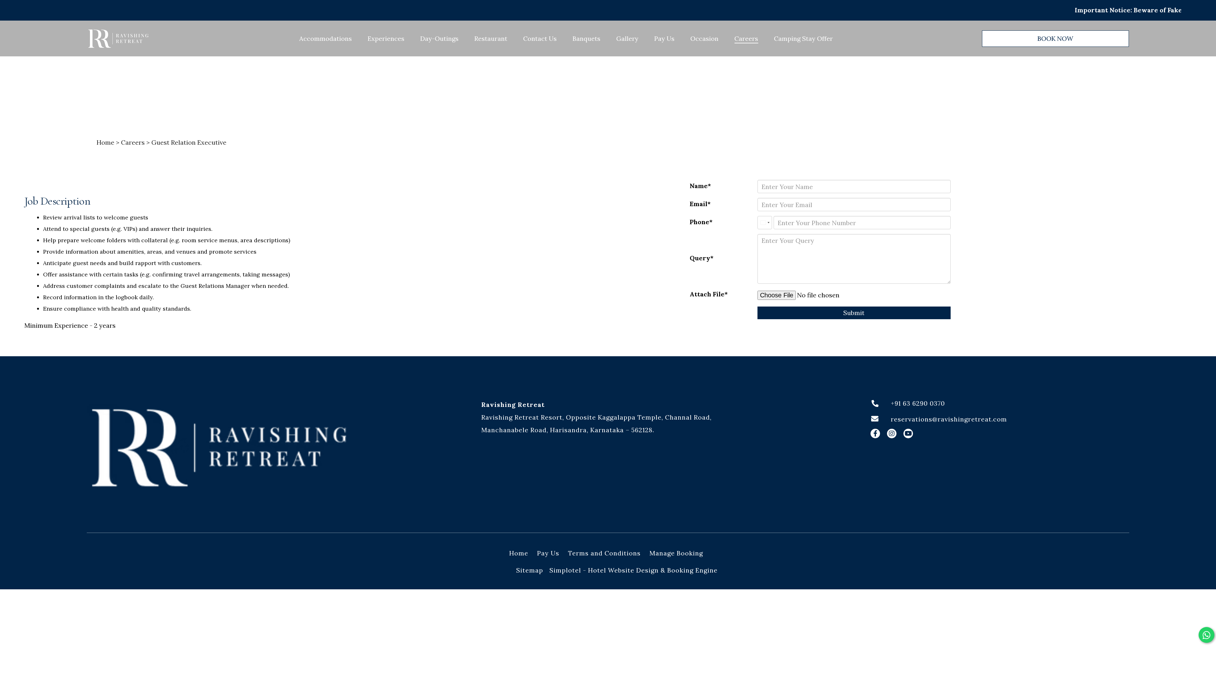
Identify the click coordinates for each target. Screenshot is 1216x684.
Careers (746, 38)
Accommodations (325, 38)
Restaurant (490, 38)
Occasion (704, 38)
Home (105, 142)
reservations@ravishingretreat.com (949, 419)
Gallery (627, 38)
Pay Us (664, 38)
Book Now (1055, 38)
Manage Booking (676, 553)
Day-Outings (439, 38)
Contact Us (540, 38)
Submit (853, 313)
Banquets (586, 38)
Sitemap (529, 570)
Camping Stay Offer (803, 38)
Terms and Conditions (604, 553)
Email (698, 204)
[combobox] (764, 223)
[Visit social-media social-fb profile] (875, 433)
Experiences (386, 38)
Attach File (707, 294)
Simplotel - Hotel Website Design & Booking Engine (633, 570)
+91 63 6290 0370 (918, 403)
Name (699, 186)
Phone (699, 222)
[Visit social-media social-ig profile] (891, 433)
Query (700, 258)
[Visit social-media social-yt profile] (908, 433)
